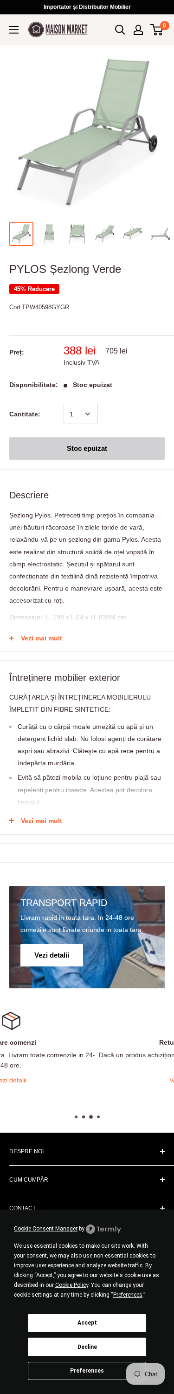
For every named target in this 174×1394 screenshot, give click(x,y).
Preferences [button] (127, 1295)
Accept (87, 1322)
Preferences (87, 1370)
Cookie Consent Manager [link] (45, 1228)
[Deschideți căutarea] (120, 30)
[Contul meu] (138, 30)
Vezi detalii (92, 1080)
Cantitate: (24, 414)
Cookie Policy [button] (71, 1285)
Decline (87, 1347)
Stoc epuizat (87, 448)
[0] (157, 29)
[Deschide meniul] (14, 30)
